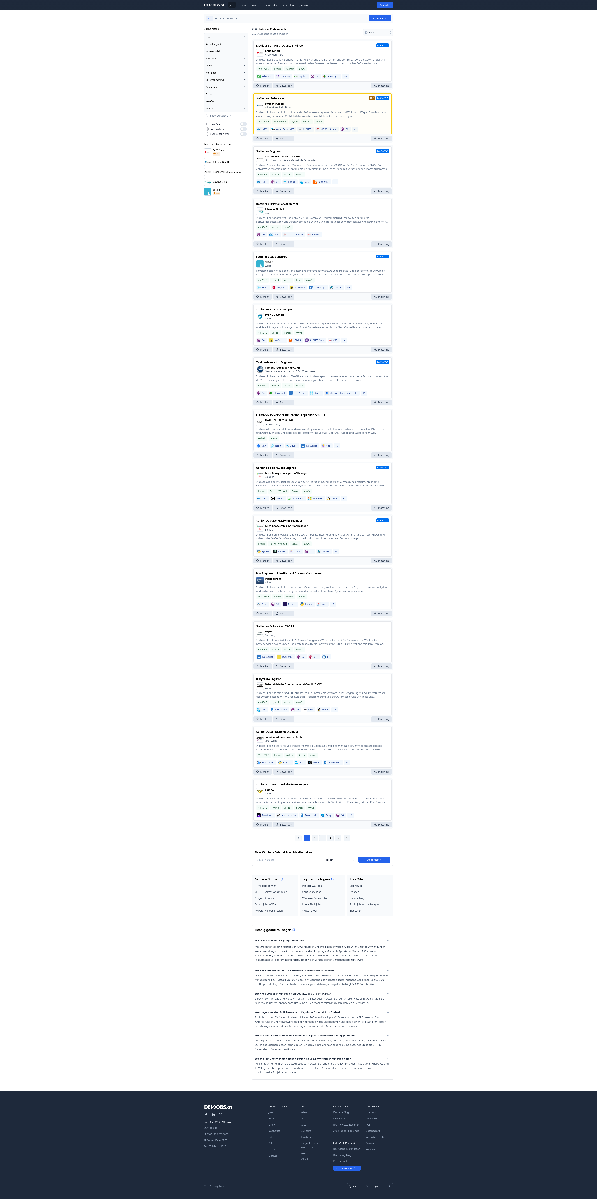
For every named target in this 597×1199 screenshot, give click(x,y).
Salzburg (306, 1131)
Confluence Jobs (311, 892)
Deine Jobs (270, 5)
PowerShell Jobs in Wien (269, 910)
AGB (368, 1124)
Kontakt (370, 1149)
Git (270, 1143)
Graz (304, 1124)
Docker (273, 1155)
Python (273, 1118)
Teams (243, 5)
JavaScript (274, 1131)
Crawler (370, 1143)
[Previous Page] (298, 838)
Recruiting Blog (342, 1155)
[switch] (243, 124)
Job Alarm (305, 5)
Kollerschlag (357, 898)
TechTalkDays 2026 (215, 1146)
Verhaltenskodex (376, 1137)
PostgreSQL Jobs (312, 885)
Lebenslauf (288, 5)
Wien (304, 1112)
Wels (304, 1153)
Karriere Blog (341, 1112)
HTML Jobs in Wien (265, 885)
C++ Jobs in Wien (264, 898)
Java (271, 1112)
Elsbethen (355, 910)
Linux (272, 1124)
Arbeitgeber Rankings (346, 1131)
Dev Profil (339, 1118)
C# (254, 29)
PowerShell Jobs (311, 904)
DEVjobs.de (210, 1127)
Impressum (372, 1118)
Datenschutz (373, 1131)
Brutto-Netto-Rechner (346, 1124)
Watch (255, 5)
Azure (272, 1149)
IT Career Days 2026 (215, 1140)
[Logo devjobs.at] (214, 5)
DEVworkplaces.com (216, 1134)
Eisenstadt (356, 885)
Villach (305, 1159)
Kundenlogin (340, 1161)
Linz (303, 1118)
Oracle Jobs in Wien (266, 904)
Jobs (231, 5)
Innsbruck (307, 1137)
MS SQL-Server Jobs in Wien (271, 892)
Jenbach (354, 892)
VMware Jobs (310, 910)
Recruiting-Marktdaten (346, 1149)
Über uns (371, 1112)
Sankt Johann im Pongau (364, 904)
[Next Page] (347, 838)
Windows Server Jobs (314, 898)
